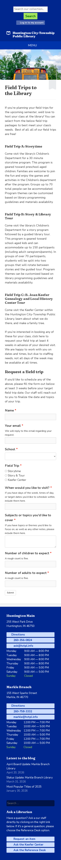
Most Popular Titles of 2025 (24, 787)
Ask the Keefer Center (28, 845)
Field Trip (12, 465)
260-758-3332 (22, 711)
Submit (10, 592)
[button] (32, 45)
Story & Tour (16, 475)
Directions (18, 634)
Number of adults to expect (26, 573)
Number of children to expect (27, 553)
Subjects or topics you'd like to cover (28, 517)
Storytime (14, 471)
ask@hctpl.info (23, 646)
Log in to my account (31, 22)
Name (9, 410)
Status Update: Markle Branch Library (30, 777)
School (10, 449)
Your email (13, 426)
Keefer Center (17, 480)
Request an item (24, 839)
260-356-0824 (22, 640)
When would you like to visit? (27, 488)
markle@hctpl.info (25, 717)
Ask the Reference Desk (29, 850)
